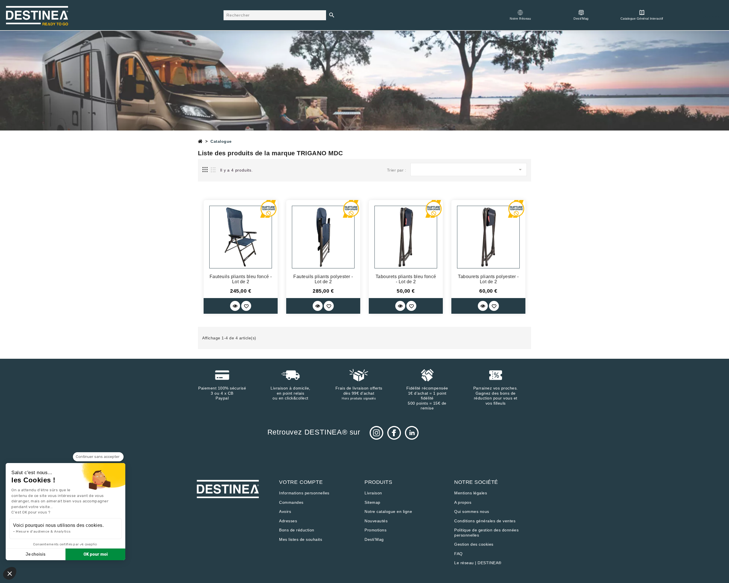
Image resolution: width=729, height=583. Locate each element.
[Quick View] (235, 306)
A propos (462, 502)
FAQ (458, 553)
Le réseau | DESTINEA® (477, 562)
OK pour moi (95, 554)
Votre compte (301, 482)
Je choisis (36, 554)
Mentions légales (470, 493)
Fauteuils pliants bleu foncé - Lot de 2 (241, 279)
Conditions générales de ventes (484, 521)
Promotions (375, 530)
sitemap (372, 502)
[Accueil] (200, 141)
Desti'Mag (374, 539)
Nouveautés (376, 521)
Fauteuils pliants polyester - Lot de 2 (323, 279)
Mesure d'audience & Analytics (43, 531)
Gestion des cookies (473, 544)
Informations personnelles (304, 493)
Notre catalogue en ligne (388, 511)
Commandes (291, 502)
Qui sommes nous (471, 511)
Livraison (373, 493)
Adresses (288, 521)
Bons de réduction (296, 530)
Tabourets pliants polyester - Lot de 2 (488, 279)
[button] (10, 573)
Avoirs (285, 511)
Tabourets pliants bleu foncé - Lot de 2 (406, 279)
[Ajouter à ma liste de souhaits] (246, 306)
